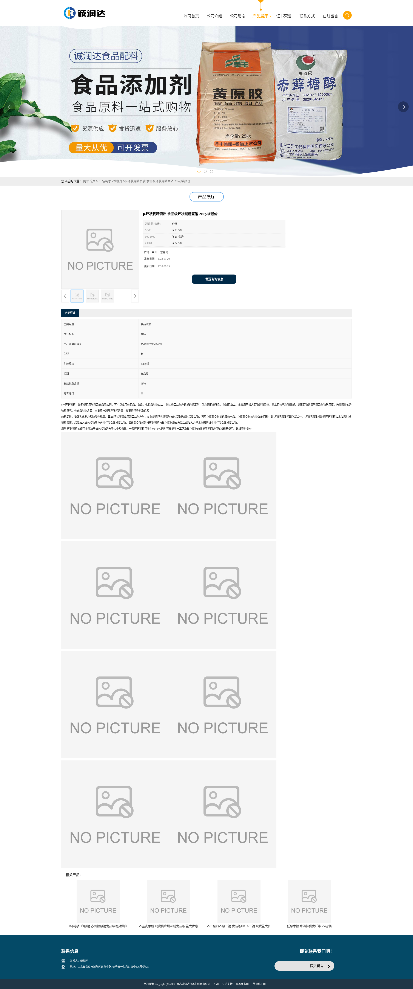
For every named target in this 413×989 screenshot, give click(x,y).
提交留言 (317, 966)
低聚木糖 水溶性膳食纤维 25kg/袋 (309, 926)
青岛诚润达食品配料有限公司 (193, 984)
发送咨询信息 (214, 279)
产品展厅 (105, 181)
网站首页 (89, 181)
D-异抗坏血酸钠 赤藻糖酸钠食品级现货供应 (98, 926)
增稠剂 (117, 181)
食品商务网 (242, 984)
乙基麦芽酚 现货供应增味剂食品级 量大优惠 (168, 926)
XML (216, 984)
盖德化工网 (259, 984)
